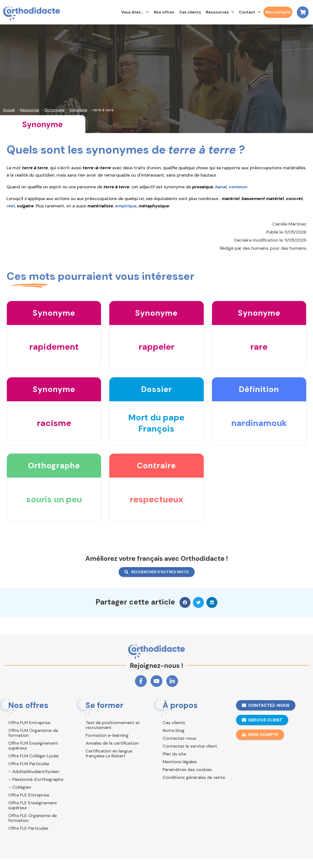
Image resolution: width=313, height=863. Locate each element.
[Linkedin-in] (172, 681)
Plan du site (174, 754)
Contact (247, 12)
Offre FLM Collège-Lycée (33, 756)
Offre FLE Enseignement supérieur (32, 805)
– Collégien (19, 787)
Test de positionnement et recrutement (113, 725)
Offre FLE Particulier (28, 828)
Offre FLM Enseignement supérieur (33, 745)
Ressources (217, 12)
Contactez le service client (190, 746)
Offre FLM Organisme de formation (33, 733)
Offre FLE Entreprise (28, 795)
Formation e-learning (107, 735)
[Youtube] (156, 681)
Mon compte (278, 12)
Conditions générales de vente (194, 777)
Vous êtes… (132, 12)
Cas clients (190, 12)
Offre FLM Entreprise (29, 723)
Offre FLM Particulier (29, 764)
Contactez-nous (179, 738)
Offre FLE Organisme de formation (32, 818)
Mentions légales (180, 762)
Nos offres (164, 12)
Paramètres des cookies (187, 770)
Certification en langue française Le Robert (109, 753)
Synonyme (42, 124)
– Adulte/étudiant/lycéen (33, 771)
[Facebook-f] (141, 681)
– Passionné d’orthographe (35, 779)
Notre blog (174, 730)
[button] (184, 602)
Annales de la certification (112, 743)
